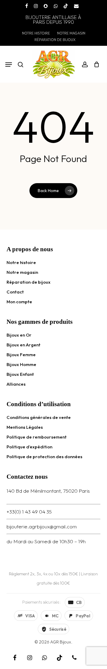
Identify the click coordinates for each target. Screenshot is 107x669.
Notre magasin (22, 272)
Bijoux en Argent (23, 345)
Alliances (16, 384)
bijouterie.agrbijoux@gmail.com (42, 526)
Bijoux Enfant (20, 374)
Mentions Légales (25, 427)
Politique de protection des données (44, 456)
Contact (15, 292)
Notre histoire (21, 262)
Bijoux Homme (21, 364)
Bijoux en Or (19, 335)
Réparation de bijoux (29, 282)
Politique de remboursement (37, 437)
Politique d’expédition (29, 447)
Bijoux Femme (21, 354)
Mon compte (19, 301)
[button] (8, 64)
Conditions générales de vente (39, 417)
